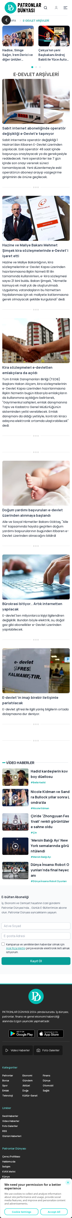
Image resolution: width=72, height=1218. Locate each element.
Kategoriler (9, 1067)
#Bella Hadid (38, 782)
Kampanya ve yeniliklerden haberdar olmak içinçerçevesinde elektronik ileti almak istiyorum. (38, 948)
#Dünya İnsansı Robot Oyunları (49, 881)
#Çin (34, 832)
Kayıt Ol (36, 961)
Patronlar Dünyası (14, 1148)
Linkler (6, 1108)
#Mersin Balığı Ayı (41, 857)
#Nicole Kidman (40, 808)
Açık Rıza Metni (15, 948)
